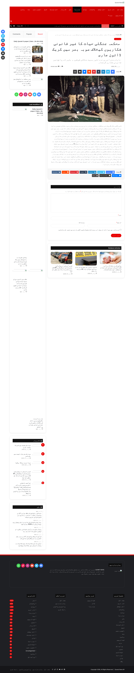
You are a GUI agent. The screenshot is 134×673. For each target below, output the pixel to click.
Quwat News (119, 669)
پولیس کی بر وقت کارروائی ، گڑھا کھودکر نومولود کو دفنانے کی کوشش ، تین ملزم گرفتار (110, 267)
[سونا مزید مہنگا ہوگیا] (37, 465)
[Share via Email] (80, 72)
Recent (40, 34)
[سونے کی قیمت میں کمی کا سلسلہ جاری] (37, 448)
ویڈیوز (22, 9)
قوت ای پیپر (119, 15)
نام (119, 215)
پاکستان (92, 9)
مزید (111, 15)
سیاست (85, 9)
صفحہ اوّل (120, 9)
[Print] (75, 72)
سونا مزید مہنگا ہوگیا (23, 463)
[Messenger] (84, 72)
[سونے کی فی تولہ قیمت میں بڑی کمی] (37, 456)
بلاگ (122, 661)
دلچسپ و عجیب (37, 9)
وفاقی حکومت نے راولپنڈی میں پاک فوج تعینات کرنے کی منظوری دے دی (22, 49)
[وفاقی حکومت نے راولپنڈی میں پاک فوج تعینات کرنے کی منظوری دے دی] (37, 49)
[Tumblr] (99, 72)
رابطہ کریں (62, 609)
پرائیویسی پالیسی (59, 606)
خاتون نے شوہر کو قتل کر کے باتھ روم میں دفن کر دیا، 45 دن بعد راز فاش (86, 269)
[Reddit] (89, 72)
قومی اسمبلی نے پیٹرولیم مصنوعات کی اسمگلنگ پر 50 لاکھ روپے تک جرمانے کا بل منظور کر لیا (62, 268)
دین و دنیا (119, 655)
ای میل (118, 222)
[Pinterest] (94, 72)
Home (118, 35)
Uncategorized (30, 651)
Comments (16, 34)
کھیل (45, 9)
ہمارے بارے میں (60, 603)
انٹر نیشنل (101, 9)
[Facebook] (113, 72)
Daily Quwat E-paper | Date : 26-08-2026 (28, 41)
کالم (121, 658)
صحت (29, 9)
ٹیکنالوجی (119, 652)
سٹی (70, 9)
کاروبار (63, 9)
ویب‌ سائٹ (82, 222)
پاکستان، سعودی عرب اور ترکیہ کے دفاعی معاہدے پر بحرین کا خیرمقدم (77, 26)
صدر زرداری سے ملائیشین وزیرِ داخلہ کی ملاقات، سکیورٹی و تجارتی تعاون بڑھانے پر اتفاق (36, 423)
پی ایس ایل (119, 646)
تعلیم (121, 649)
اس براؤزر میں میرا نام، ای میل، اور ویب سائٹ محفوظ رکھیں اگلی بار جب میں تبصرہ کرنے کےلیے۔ (89, 230)
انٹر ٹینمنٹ (54, 9)
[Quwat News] (119, 2)
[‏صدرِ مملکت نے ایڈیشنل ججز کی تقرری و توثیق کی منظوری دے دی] (37, 81)
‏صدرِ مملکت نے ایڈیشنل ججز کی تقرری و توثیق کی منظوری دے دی (22, 81)
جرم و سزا (77, 9)
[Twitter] (108, 72)
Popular (29, 34)
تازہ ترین (111, 9)
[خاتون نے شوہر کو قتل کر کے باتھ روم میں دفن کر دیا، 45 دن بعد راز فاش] (86, 258)
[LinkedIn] (103, 72)
